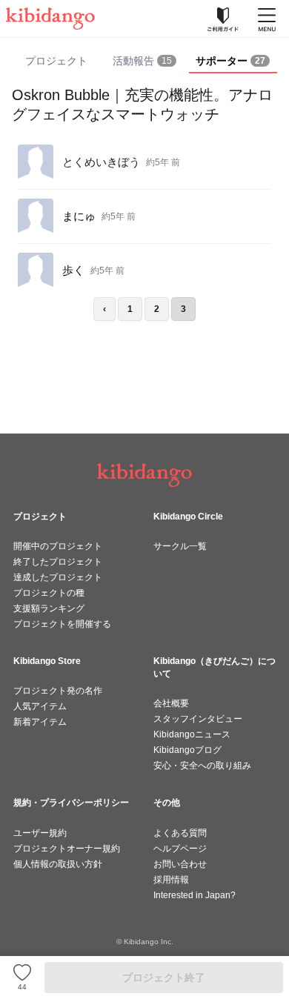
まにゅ (79, 216)
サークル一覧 (180, 546)
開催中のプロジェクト (57, 546)
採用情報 (171, 879)
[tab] (144, 61)
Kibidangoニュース (191, 734)
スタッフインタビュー (197, 719)
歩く (73, 270)
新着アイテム (40, 722)
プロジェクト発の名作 (57, 691)
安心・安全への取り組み (202, 765)
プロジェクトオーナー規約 (66, 848)
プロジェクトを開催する (62, 624)
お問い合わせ (180, 864)
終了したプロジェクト (57, 562)
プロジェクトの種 (48, 593)
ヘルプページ (180, 848)
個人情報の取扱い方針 (57, 864)
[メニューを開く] (266, 18)
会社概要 (171, 703)
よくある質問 (180, 833)
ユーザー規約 (40, 833)
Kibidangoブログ (187, 750)
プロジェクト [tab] (56, 61)
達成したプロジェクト (57, 577)
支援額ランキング (48, 608)
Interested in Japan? (194, 895)
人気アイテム (40, 706)
